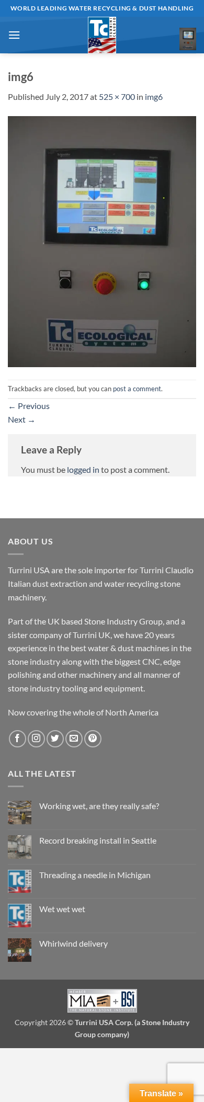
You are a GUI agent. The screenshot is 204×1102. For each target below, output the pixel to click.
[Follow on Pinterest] (92, 738)
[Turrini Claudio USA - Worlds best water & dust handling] (102, 35)
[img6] (102, 240)
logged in (83, 469)
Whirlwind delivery (73, 943)
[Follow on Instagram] (36, 738)
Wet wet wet (62, 909)
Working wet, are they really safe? (99, 806)
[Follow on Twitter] (55, 738)
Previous (29, 406)
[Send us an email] (74, 738)
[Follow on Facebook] (17, 738)
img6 (154, 96)
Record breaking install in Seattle (97, 840)
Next (22, 419)
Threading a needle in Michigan (95, 875)
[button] (14, 35)
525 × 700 (117, 96)
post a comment (137, 388)
